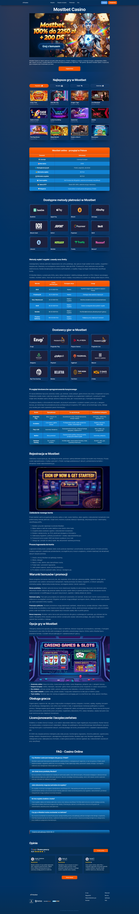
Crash (78, 85)
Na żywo (58, 85)
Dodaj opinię (100, 850)
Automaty (99, 85)
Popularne (38, 85)
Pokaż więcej (69, 877)
